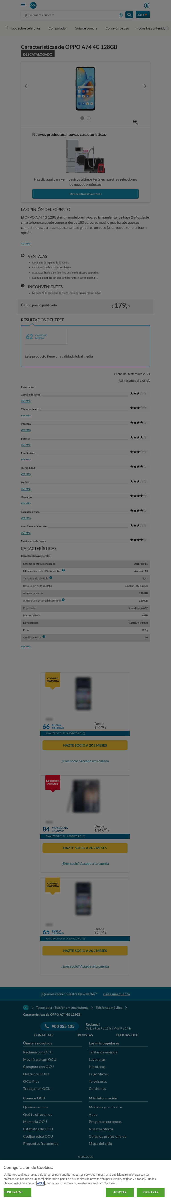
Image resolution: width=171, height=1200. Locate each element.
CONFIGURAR (13, 1192)
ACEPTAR (119, 1192)
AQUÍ (40, 1183)
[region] (85, 1180)
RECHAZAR (151, 1192)
